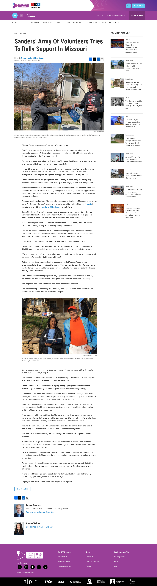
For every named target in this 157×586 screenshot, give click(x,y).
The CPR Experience (64, 552)
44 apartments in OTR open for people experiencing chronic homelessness (133, 193)
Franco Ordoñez (26, 58)
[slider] (24, 15)
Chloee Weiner (38, 58)
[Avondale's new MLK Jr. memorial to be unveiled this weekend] (117, 157)
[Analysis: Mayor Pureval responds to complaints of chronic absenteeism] (117, 120)
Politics (127, 39)
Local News (129, 60)
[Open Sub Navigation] (18, 22)
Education (128, 170)
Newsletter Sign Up (64, 566)
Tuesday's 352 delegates (51, 206)
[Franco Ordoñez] (19, 510)
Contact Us (89, 557)
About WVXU (62, 557)
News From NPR (20, 33)
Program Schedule (64, 561)
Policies (88, 566)
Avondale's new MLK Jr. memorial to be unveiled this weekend (133, 159)
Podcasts (47, 22)
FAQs (116, 561)
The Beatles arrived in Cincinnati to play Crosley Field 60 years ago (133, 104)
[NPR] (30, 581)
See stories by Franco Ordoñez (40, 512)
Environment (129, 135)
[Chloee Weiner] (19, 528)
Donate (139, 5)
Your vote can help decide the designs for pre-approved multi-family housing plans (133, 86)
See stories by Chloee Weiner (39, 527)
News (14, 22)
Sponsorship (105, 22)
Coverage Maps (119, 557)
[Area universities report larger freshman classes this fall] (117, 173)
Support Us (92, 22)
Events (88, 552)
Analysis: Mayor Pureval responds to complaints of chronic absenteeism (133, 123)
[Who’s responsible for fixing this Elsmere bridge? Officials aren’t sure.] (117, 64)
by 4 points (87, 204)
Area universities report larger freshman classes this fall (133, 175)
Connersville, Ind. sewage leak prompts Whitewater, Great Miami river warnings (133, 141)
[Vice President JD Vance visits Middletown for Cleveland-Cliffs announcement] (117, 43)
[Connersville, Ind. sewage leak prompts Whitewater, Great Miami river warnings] (117, 138)
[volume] (21, 15)
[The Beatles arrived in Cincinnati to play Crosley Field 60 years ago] (117, 101)
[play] (15, 15)
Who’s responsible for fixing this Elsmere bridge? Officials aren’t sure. (133, 67)
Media (127, 98)
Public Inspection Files (121, 552)
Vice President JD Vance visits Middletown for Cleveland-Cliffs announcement (132, 47)
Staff (115, 566)
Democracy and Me (92, 561)
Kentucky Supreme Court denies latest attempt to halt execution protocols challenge (132, 213)
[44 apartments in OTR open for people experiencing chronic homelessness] (117, 190)
